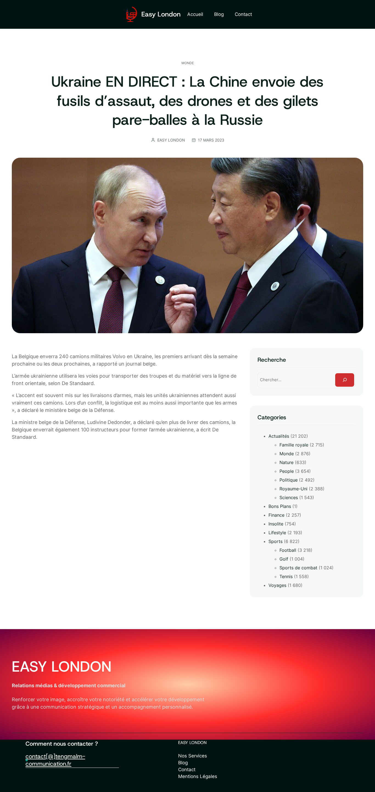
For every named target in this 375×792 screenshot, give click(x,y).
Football (287, 550)
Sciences (288, 497)
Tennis (286, 576)
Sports (275, 541)
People (286, 471)
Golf (283, 559)
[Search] (344, 379)
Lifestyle (277, 532)
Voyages (277, 585)
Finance (276, 515)
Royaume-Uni (293, 488)
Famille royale (293, 445)
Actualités (278, 436)
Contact (186, 769)
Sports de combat (298, 567)
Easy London (161, 14)
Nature (286, 462)
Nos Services (192, 756)
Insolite (275, 524)
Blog (183, 762)
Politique (288, 480)
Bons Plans (279, 506)
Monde (187, 63)
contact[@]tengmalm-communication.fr (55, 760)
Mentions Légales (197, 776)
